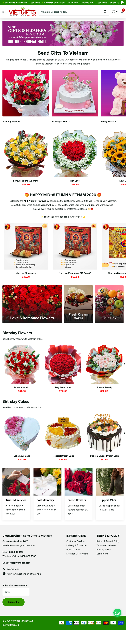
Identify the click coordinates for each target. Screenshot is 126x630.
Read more (35, 2)
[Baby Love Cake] (21, 432)
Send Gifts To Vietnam (63, 53)
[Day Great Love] (63, 364)
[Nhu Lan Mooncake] (25, 246)
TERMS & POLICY (108, 535)
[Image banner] (63, 33)
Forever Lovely (104, 387)
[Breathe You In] (21, 364)
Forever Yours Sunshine (25, 180)
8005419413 (13, 569)
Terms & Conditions (106, 545)
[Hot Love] (75, 153)
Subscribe (13, 602)
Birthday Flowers (17, 333)
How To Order (73, 549)
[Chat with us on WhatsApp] (117, 613)
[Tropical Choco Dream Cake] (104, 432)
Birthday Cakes (15, 401)
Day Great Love (63, 387)
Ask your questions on (24, 573)
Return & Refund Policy (108, 541)
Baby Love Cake (22, 455)
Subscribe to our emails (14, 585)
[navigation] (125, 364)
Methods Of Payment (77, 553)
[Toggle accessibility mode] (122, 3)
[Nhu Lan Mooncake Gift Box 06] (75, 246)
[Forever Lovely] (104, 364)
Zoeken (105, 12)
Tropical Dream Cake (63, 455)
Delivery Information (76, 545)
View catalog (4, 11)
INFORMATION (76, 535)
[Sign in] (115, 11)
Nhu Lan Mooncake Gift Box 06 (75, 273)
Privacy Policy (103, 549)
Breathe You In (21, 387)
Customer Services (75, 541)
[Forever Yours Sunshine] (25, 153)
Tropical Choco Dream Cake (104, 455)
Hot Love (75, 180)
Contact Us (102, 553)
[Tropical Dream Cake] (63, 432)
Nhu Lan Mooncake (26, 273)
